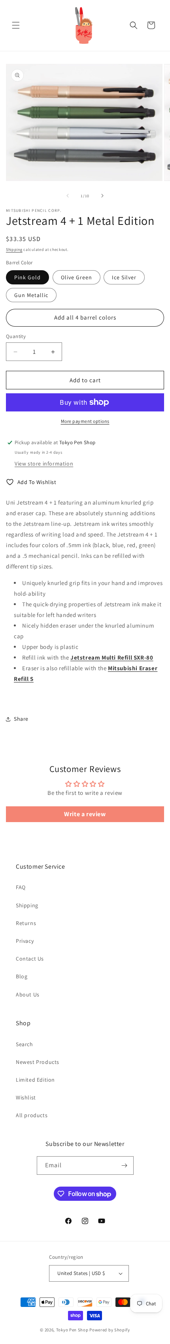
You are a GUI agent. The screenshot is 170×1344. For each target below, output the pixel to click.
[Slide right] (102, 195)
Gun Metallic (31, 295)
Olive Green (76, 277)
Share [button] (21, 718)
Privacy (25, 940)
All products (31, 1115)
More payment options (85, 421)
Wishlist (26, 1097)
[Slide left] (67, 195)
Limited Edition (35, 1079)
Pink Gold (27, 277)
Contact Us (30, 958)
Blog (21, 976)
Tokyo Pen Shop (72, 1330)
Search (24, 1044)
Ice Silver (124, 277)
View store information (44, 463)
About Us (28, 994)
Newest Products (37, 1061)
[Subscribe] (124, 1165)
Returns (26, 923)
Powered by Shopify (109, 1330)
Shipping (14, 249)
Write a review (85, 814)
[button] (16, 25)
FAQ (21, 887)
